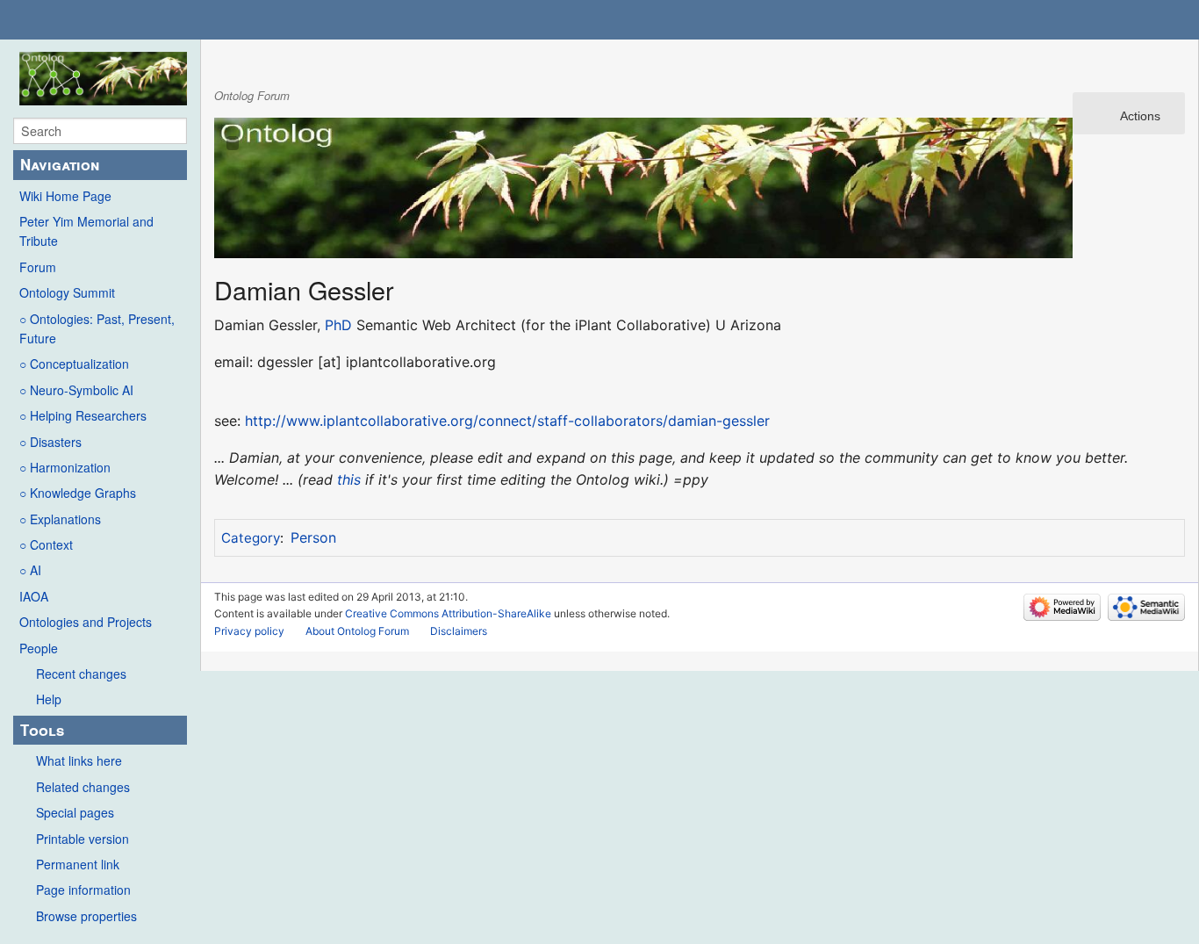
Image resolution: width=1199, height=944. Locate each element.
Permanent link (77, 864)
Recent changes (81, 673)
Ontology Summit (67, 292)
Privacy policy (249, 631)
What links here (79, 760)
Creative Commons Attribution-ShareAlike (448, 613)
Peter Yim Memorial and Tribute (86, 231)
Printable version (82, 838)
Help (48, 699)
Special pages (75, 812)
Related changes (83, 787)
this (349, 479)
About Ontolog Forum (357, 631)
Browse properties (86, 916)
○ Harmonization (65, 467)
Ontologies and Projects (85, 622)
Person (313, 537)
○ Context (46, 544)
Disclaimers (458, 631)
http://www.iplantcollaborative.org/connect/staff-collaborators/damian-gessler (507, 420)
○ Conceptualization (74, 363)
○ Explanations (60, 519)
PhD (338, 325)
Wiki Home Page (65, 196)
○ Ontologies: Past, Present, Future (97, 328)
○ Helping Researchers (83, 415)
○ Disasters (50, 441)
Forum (37, 267)
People (38, 648)
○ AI (30, 570)
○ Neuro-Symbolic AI (76, 390)
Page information (83, 889)
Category (250, 538)
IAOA (33, 596)
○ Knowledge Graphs (77, 492)
